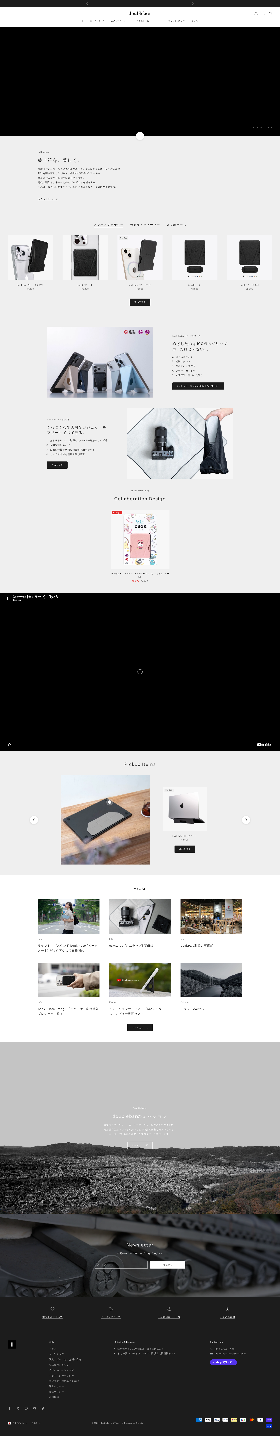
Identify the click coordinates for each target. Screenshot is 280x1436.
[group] (140, 81)
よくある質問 (227, 1317)
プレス (195, 21)
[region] (140, 81)
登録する (167, 1265)
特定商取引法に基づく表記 (64, 1381)
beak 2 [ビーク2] (85, 285)
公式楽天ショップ (59, 1364)
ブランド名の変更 (193, 1009)
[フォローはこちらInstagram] (26, 1408)
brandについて (140, 1145)
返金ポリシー (56, 1386)
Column (185, 1002)
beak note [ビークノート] (185, 836)
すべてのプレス (140, 1027)
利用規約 (54, 1397)
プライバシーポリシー (61, 1375)
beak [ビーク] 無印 (250, 285)
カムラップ (57, 465)
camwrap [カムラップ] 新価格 (131, 945)
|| (82, 21)
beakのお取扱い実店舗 (197, 945)
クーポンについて (111, 1317)
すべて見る (140, 302)
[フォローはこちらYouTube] (34, 1408)
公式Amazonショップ (61, 1370)
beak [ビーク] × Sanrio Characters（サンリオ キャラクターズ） (140, 575)
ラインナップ (56, 1354)
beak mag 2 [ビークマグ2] (30, 285)
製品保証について (52, 1317)
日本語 (34, 1423)
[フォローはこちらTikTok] (43, 1408)
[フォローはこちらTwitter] (17, 1408)
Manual (113, 1002)
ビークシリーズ (97, 21)
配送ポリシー (56, 1391)
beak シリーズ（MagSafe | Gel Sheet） (198, 386)
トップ (53, 1348)
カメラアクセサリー (120, 21)
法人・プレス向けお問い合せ (65, 1359)
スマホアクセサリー (109, 225)
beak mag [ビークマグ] (140, 285)
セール (159, 21)
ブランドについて (176, 21)
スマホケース (142, 21)
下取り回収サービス (169, 1317)
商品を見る (185, 849)
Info (40, 939)
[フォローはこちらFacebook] (9, 1408)
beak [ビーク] (195, 285)
